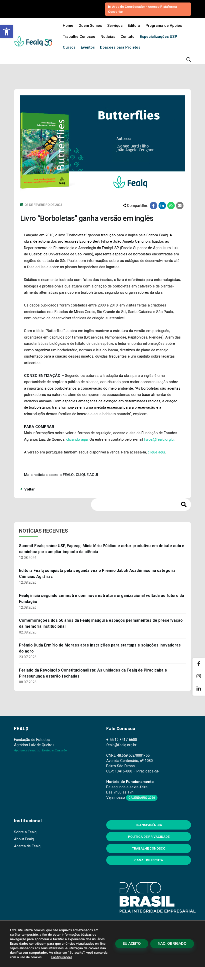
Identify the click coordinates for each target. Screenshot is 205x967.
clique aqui (156, 452)
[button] (6, 31)
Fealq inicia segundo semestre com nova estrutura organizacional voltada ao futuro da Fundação (101, 598)
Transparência (148, 825)
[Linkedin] (198, 689)
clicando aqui (77, 439)
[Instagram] (198, 677)
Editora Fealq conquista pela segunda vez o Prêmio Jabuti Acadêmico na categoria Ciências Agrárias (97, 573)
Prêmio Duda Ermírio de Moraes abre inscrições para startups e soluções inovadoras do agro (100, 648)
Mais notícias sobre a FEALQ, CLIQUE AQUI (61, 474)
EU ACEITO (132, 943)
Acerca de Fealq (27, 846)
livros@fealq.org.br (159, 439)
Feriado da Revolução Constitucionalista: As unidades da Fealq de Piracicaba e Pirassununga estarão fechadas (93, 673)
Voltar (29, 489)
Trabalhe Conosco (148, 848)
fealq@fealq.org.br (121, 745)
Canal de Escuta (148, 860)
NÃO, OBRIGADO (172, 943)
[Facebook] (198, 664)
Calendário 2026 (141, 797)
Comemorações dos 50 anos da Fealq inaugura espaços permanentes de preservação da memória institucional (101, 623)
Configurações (61, 957)
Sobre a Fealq (25, 832)
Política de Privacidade (149, 837)
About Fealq (24, 839)
